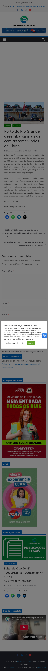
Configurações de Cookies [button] (15, 343)
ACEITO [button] (31, 343)
